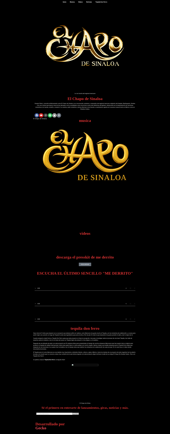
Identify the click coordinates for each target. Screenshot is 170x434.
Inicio (64, 2)
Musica (72, 2)
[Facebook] (37, 115)
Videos (80, 2)
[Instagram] (45, 115)
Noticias (89, 2)
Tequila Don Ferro (101, 2)
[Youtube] (41, 115)
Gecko (40, 428)
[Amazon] (59, 115)
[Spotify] (50, 115)
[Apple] (54, 115)
